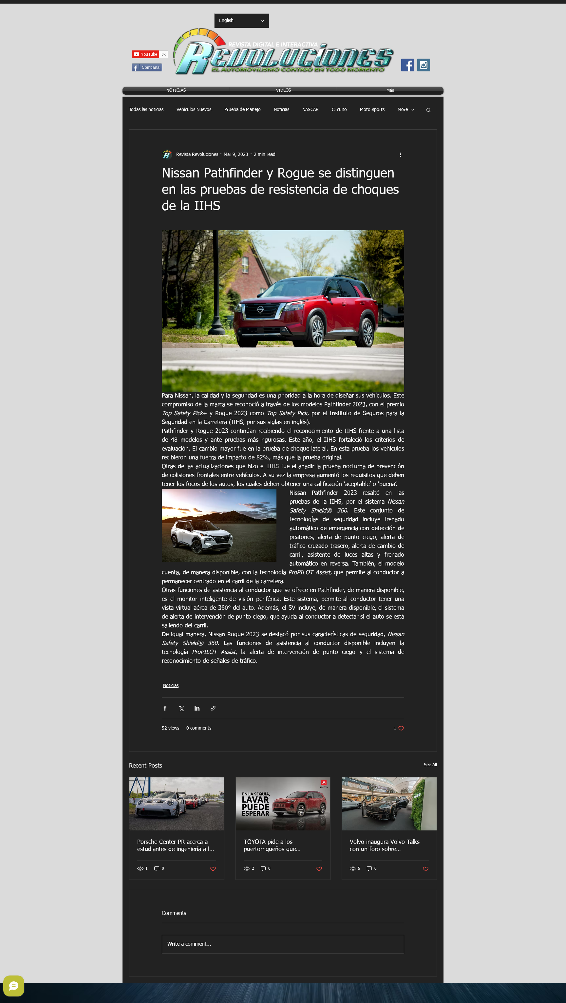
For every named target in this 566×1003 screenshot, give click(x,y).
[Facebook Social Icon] (407, 65)
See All (430, 765)
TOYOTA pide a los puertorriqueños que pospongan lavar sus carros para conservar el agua (279, 846)
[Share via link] (213, 708)
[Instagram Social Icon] (423, 65)
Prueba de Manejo (242, 109)
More (403, 109)
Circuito (339, 109)
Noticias (281, 109)
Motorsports (372, 109)
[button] (428, 109)
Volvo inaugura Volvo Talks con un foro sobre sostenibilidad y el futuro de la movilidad (389, 846)
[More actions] (400, 154)
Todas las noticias (146, 109)
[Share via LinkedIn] (197, 708)
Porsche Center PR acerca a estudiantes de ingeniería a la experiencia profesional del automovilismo (174, 846)
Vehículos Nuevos (194, 109)
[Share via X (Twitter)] (181, 708)
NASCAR (310, 109)
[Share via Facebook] (165, 708)
